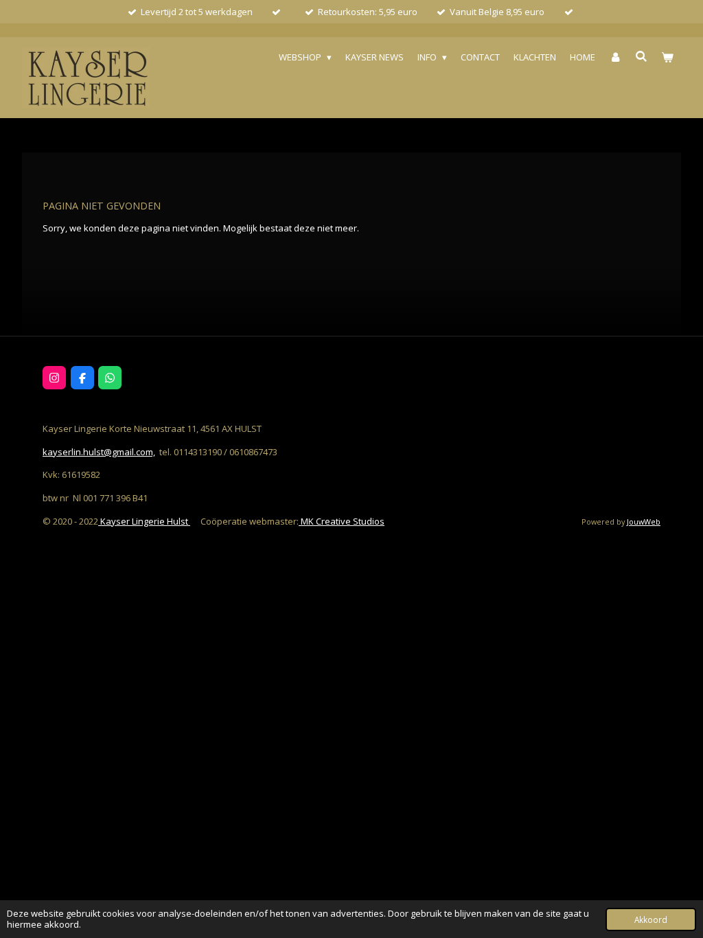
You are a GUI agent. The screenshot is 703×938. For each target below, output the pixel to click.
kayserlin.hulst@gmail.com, (99, 452)
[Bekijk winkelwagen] (668, 57)
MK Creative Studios (341, 521)
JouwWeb (643, 521)
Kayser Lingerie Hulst (144, 521)
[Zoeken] (642, 56)
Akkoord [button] (650, 919)
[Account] (615, 57)
